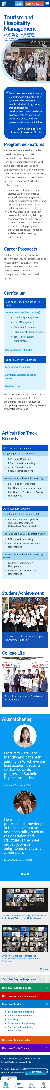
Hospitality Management (26, 317)
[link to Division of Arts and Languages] (47, 996)
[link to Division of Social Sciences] (47, 1048)
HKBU (34, 1058)
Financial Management (19, 1015)
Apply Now (37, 1072)
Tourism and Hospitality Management (20, 1028)
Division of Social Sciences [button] (16, 1048)
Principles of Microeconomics (29, 331)
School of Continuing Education (15, 1058)
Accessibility (25, 1061)
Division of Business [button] (13, 1004)
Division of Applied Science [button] (16, 987)
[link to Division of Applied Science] (47, 987)
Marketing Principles (25, 327)
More (43, 969)
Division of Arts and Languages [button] (19, 996)
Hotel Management (24, 322)
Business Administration (20, 1011)
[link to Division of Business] (47, 1004)
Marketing (12, 1019)
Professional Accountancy (21, 1023)
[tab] (25, 979)
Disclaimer (13, 1061)
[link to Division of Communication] (47, 1040)
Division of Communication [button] (16, 1039)
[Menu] (47, 3)
